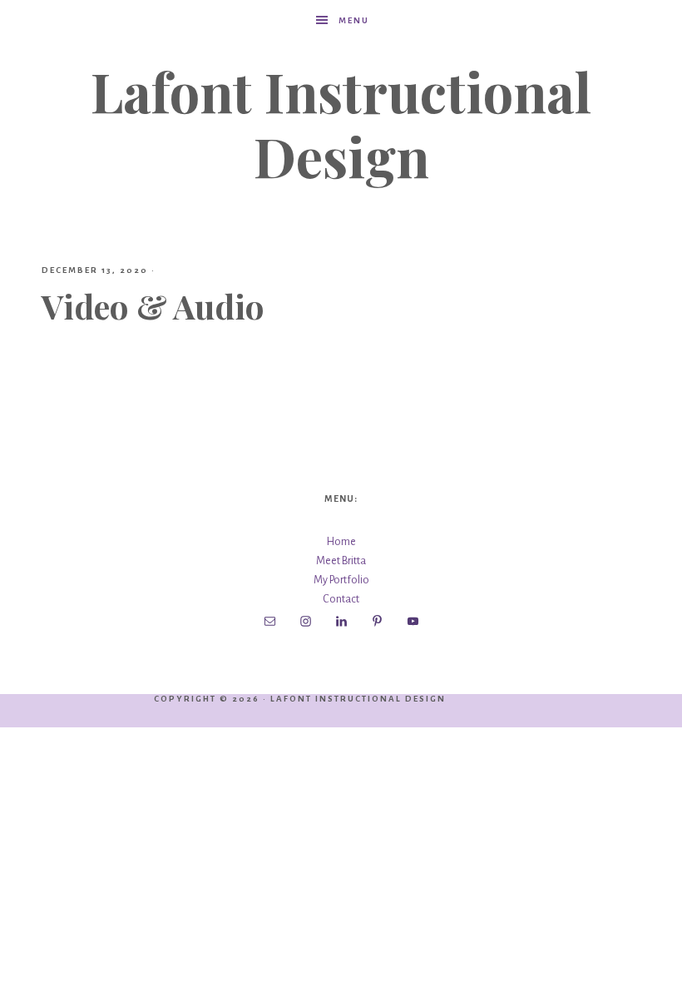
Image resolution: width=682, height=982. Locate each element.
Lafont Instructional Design (341, 123)
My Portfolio (341, 580)
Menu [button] (354, 20)
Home (341, 542)
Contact (341, 599)
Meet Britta (341, 561)
